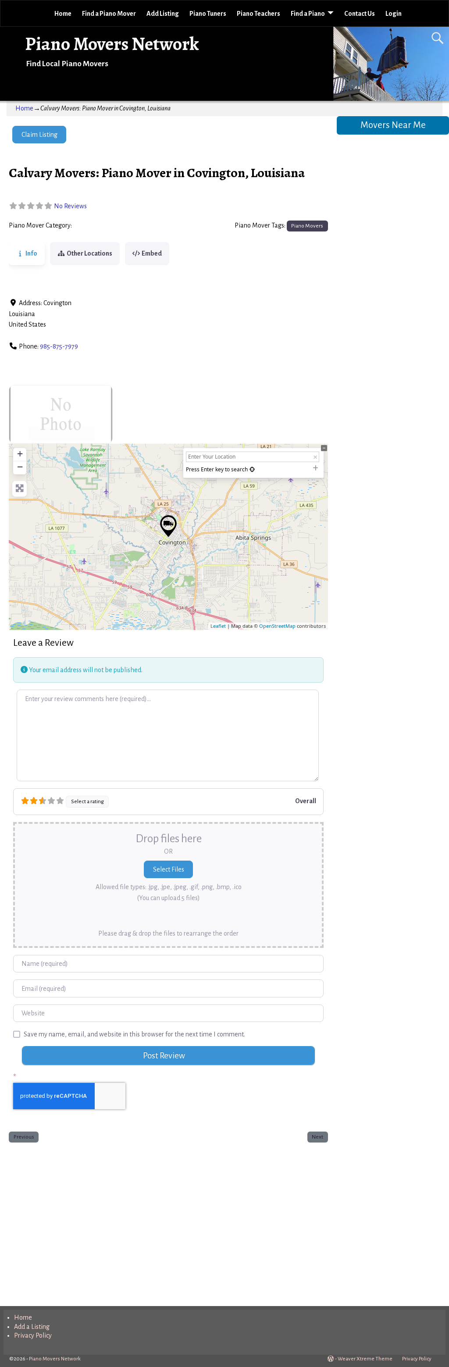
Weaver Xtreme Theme (365, 1359)
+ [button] (20, 453)
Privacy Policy (33, 1335)
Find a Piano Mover (109, 13)
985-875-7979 (59, 346)
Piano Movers (94, 226)
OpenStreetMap (277, 626)
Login (393, 13)
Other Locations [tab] (89, 253)
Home (62, 13)
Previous (24, 1137)
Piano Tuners (207, 13)
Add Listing (162, 13)
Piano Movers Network (112, 43)
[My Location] (252, 469)
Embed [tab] (152, 253)
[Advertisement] (168, 1222)
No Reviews (70, 206)
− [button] (20, 466)
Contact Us (359, 13)
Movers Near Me (393, 125)
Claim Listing (39, 134)
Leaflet (218, 626)
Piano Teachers (258, 13)
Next (317, 1137)
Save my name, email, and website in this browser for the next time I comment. (134, 1034)
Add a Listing (32, 1326)
